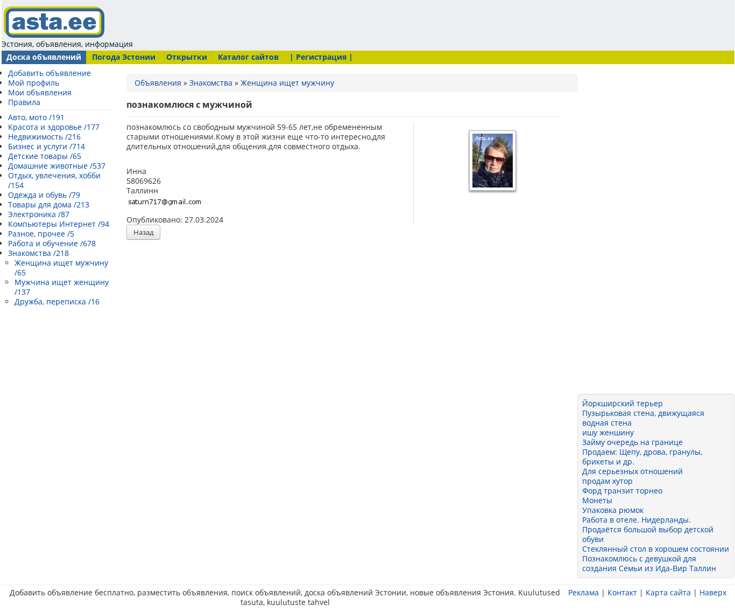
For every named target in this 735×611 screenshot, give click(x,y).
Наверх (712, 592)
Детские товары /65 (44, 156)
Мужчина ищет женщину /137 (62, 287)
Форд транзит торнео (622, 490)
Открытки (186, 57)
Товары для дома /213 (48, 204)
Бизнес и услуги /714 (46, 146)
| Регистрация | (321, 57)
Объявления (158, 83)
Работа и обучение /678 (52, 243)
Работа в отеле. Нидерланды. (636, 520)
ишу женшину (608, 432)
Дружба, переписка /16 (57, 301)
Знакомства (210, 83)
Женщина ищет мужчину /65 (61, 267)
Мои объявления (40, 92)
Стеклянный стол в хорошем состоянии (655, 549)
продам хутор (607, 481)
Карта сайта (668, 592)
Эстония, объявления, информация (67, 44)
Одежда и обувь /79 (44, 195)
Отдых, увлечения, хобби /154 (54, 180)
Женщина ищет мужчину (287, 83)
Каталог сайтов (248, 57)
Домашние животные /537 (56, 166)
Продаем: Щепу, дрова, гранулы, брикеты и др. (642, 457)
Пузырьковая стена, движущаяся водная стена (643, 418)
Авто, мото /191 (36, 117)
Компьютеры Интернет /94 (58, 224)
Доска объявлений (43, 57)
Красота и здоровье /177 (54, 127)
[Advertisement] (342, 24)
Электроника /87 (38, 214)
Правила (24, 102)
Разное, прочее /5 (41, 233)
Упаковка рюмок (613, 510)
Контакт (622, 592)
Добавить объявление (49, 73)
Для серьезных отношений (632, 471)
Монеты (597, 500)
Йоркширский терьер (622, 403)
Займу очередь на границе (632, 442)
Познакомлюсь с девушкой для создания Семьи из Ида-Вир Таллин (649, 563)
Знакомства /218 (38, 253)
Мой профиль (33, 83)
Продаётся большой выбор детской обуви (647, 534)
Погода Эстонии (124, 57)
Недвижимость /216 (44, 136)
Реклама (583, 592)
